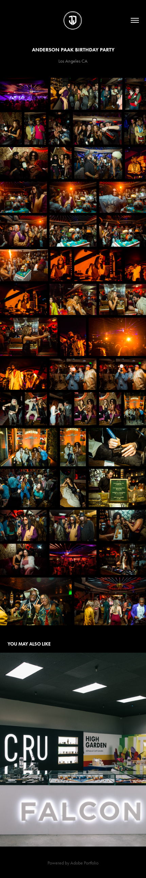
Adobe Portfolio (84, 863)
